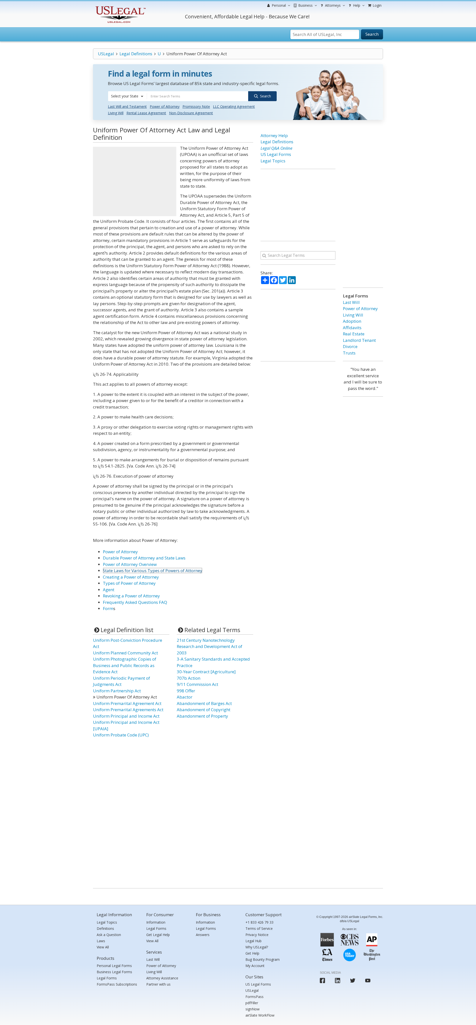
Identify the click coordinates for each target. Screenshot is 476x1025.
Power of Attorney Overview (130, 564)
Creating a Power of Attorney (131, 577)
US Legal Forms (276, 154)
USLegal (106, 54)
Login (377, 5)
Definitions (105, 928)
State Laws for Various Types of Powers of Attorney (152, 570)
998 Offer (186, 691)
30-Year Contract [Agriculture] (206, 671)
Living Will (115, 113)
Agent (108, 589)
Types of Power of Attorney (129, 583)
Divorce (350, 346)
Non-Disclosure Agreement (191, 113)
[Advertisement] (134, 181)
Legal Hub (253, 940)
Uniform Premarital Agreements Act (128, 709)
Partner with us (158, 984)
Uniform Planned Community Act (125, 653)
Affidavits (352, 327)
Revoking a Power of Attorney (131, 596)
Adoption (352, 321)
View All (103, 947)
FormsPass (254, 996)
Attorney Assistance (162, 978)
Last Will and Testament (127, 106)
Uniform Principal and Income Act (126, 716)
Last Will (351, 302)
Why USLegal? (256, 947)
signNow (252, 1009)
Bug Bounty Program (262, 959)
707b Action (188, 678)
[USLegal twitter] (352, 980)
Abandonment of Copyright (203, 709)
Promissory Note (196, 106)
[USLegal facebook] (322, 980)
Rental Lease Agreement (146, 113)
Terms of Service (259, 928)
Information (155, 922)
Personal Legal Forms (114, 965)
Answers (202, 934)
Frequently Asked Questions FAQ (135, 602)
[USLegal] (120, 7)
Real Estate (353, 334)
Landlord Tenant (359, 340)
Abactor (184, 697)
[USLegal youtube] (367, 980)
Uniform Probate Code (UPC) (121, 735)
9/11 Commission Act (197, 684)
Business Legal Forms (114, 971)
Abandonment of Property (202, 716)
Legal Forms (107, 978)
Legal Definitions (135, 54)
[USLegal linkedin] (337, 980)
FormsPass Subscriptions (117, 984)
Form (108, 608)
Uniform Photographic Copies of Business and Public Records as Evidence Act (124, 665)
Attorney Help (274, 135)
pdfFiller (251, 1002)
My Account (255, 965)
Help (356, 5)
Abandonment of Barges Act (204, 703)
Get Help (252, 953)
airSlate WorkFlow (259, 1015)
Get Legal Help (158, 934)
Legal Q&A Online (276, 148)
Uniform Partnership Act (117, 691)
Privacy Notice (256, 934)
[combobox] (127, 96)
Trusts (349, 353)
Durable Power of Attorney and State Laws (144, 558)
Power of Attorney (164, 106)
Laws (101, 940)
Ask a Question (109, 934)
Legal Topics (273, 161)
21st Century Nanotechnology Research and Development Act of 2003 (209, 646)
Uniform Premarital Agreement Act (127, 703)
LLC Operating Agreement (234, 106)
